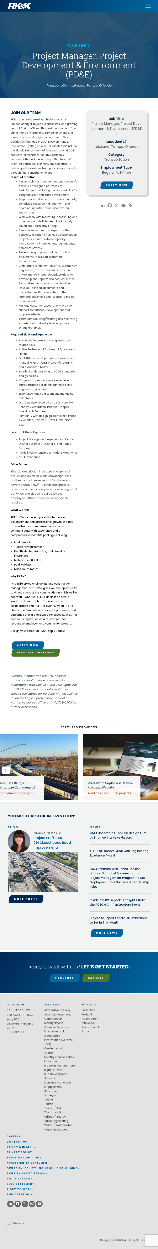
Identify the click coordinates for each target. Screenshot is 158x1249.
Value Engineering (56, 1121)
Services (51, 1004)
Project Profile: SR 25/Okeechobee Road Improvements (52, 842)
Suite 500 (13, 1019)
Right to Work (19, 1189)
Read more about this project (108, 793)
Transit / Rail (52, 1108)
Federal (87, 1014)
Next (150, 770)
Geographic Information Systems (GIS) (58, 1040)
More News (107, 933)
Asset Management (57, 1014)
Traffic (48, 1104)
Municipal (88, 1023)
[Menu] (148, 6)
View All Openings (36, 652)
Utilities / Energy (55, 1117)
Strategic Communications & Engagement (57, 1082)
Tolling (48, 1100)
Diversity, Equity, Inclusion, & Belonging (42, 1168)
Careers (96, 978)
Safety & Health (20, 1147)
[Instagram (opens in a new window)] (32, 1204)
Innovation (51, 1061)
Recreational (90, 1027)
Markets (89, 1004)
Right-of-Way (53, 1070)
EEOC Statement (20, 1184)
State (85, 1031)
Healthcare (89, 1019)
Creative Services (56, 1027)
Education (88, 1010)
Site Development (56, 1074)
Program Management (59, 1065)
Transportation (54, 1112)
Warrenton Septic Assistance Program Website (110, 785)
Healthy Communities (59, 1057)
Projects (64, 978)
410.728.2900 (15, 1032)
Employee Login (20, 1194)
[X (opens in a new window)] (25, 1204)
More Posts (26, 899)
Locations (16, 1004)
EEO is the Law (19, 1178)
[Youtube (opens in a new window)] (39, 1204)
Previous (7, 770)
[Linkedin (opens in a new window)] (10, 1204)
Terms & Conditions (24, 1157)
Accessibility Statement (28, 1162)
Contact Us (17, 1141)
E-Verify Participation (26, 1173)
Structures (51, 1091)
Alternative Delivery (57, 1010)
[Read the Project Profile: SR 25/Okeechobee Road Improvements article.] (43, 874)
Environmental (54, 1031)
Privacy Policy (19, 1152)
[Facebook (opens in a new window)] (17, 1204)
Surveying (50, 1095)
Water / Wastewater (58, 1125)
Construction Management (53, 1021)
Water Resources (55, 1129)
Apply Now (28, 645)
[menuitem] (43, 1136)
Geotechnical (53, 1048)
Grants (48, 1053)
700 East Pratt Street (21, 1015)
